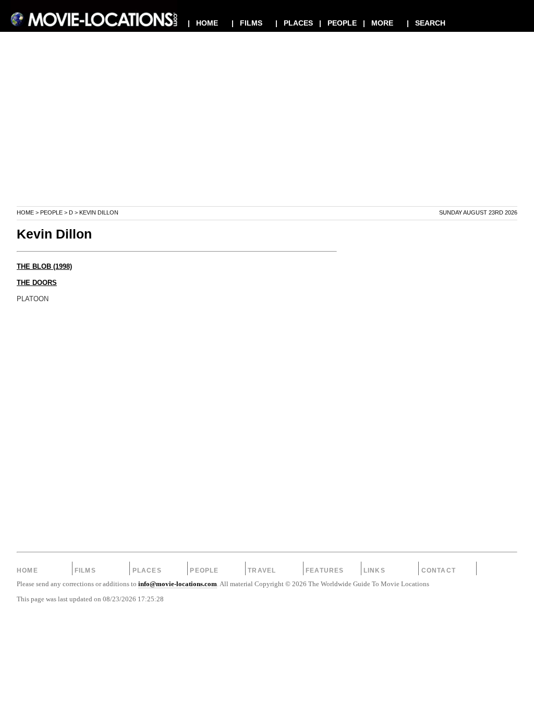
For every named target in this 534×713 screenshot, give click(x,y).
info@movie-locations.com (177, 584)
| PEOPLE (338, 23)
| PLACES (294, 23)
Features (325, 570)
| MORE (378, 23)
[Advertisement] (267, 133)
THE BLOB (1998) (44, 266)
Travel (262, 570)
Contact (438, 570)
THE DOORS (37, 283)
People (51, 212)
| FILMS (247, 23)
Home (25, 212)
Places (147, 570)
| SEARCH (426, 23)
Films (85, 570)
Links (374, 570)
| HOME (203, 23)
